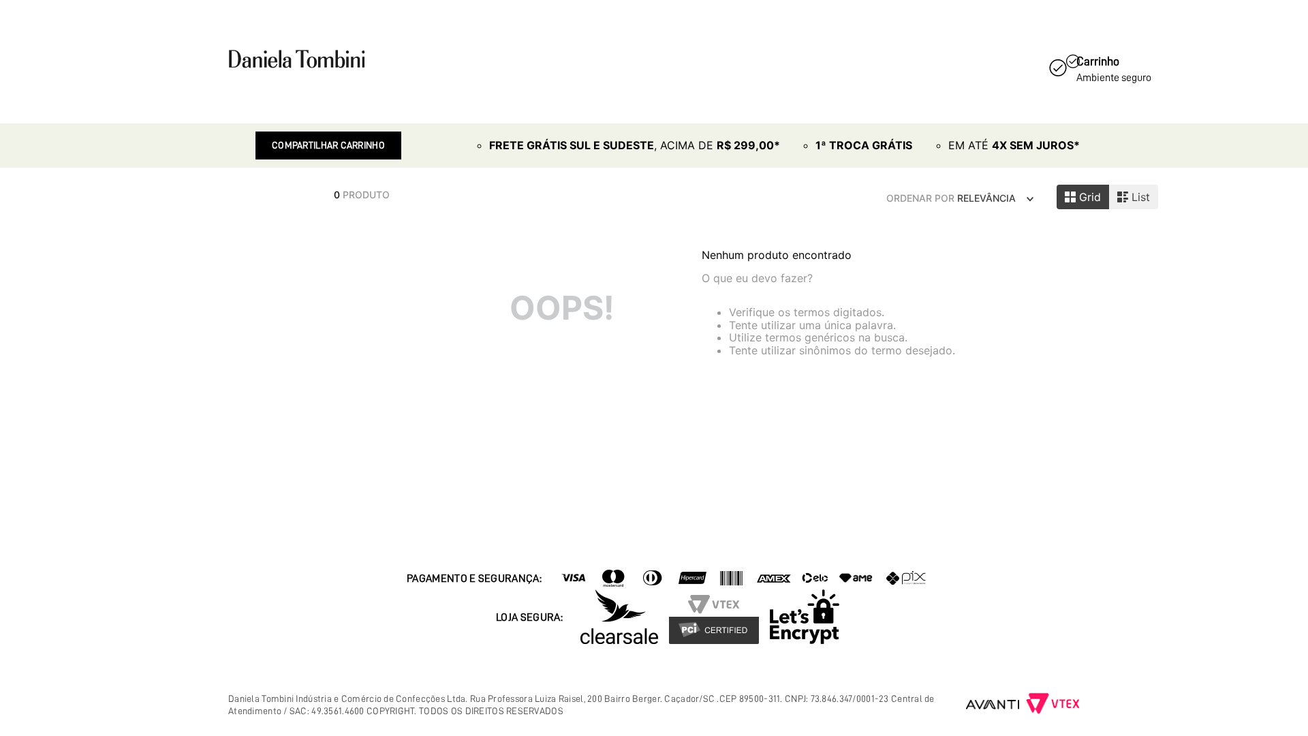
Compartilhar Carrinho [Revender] (328, 145)
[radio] (1083, 197)
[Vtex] (1053, 704)
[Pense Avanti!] (993, 704)
